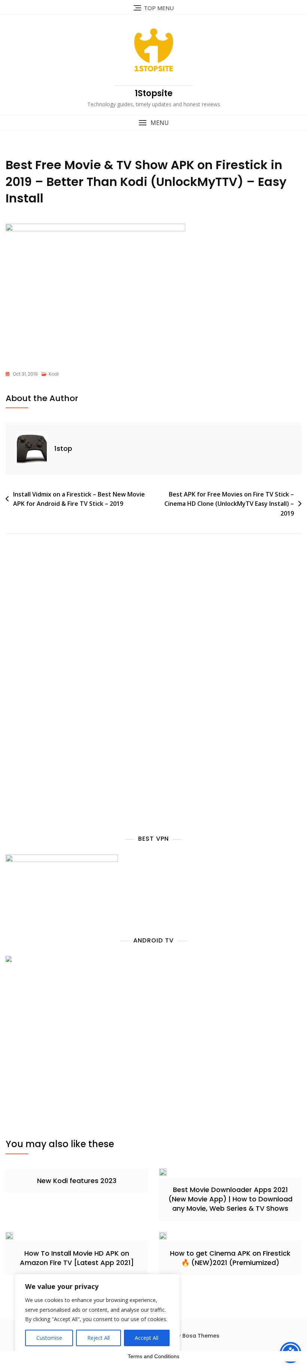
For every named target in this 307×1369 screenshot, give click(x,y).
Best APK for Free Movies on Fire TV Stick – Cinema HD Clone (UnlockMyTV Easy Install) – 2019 (229, 503)
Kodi (54, 374)
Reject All (98, 1337)
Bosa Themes (200, 1335)
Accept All (146, 1337)
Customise (49, 1337)
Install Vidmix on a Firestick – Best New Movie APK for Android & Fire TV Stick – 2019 (79, 499)
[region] (97, 1314)
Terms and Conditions (153, 1356)
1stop (63, 448)
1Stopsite (154, 93)
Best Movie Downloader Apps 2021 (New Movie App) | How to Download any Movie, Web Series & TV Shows (230, 1199)
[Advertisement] (70, 625)
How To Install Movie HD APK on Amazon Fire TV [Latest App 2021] (77, 1258)
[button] (153, 122)
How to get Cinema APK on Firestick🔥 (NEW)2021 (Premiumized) (230, 1258)
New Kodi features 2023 (76, 1180)
